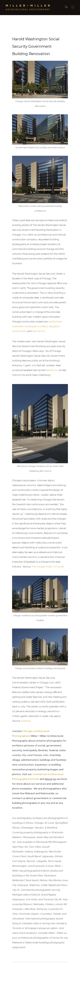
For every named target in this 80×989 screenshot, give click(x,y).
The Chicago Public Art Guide (48, 566)
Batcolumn (52, 370)
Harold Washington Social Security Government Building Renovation (35, 46)
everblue (26, 720)
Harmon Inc (38, 331)
